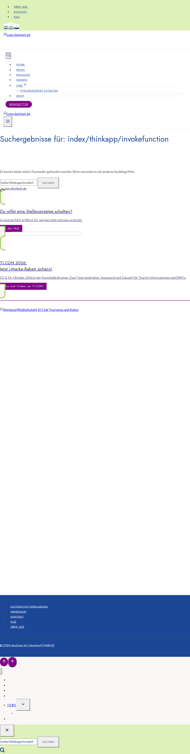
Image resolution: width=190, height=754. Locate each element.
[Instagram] (11, 27)
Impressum (18, 612)
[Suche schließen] (7, 731)
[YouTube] (16, 27)
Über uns (21, 7)
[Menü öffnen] (8, 121)
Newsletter (18, 104)
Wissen (21, 80)
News (20, 70)
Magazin (23, 75)
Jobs (11, 705)
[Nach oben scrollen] (4, 662)
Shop (20, 96)
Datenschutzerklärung (29, 607)
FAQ (17, 17)
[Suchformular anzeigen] (8, 55)
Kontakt (20, 12)
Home (20, 65)
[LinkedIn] (6, 27)
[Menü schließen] (1, 671)
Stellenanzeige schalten (39, 91)
